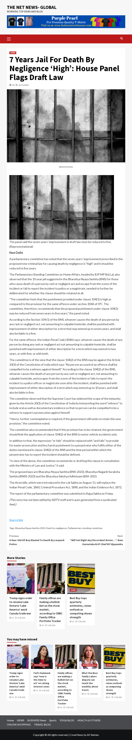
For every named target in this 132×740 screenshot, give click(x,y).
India (47, 364)
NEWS (20, 720)
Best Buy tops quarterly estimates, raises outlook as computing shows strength (81, 607)
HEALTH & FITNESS (88, 720)
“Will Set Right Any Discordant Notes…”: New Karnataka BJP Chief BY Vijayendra (96, 540)
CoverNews (76, 734)
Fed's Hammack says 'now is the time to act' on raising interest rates (41, 679)
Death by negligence (56, 528)
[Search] (122, 38)
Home (10, 720)
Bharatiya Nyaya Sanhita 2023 (30, 528)
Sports (53, 720)
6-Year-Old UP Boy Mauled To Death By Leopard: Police (37, 540)
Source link (16, 520)
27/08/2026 (21, 618)
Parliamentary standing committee (85, 528)
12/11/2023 (23, 85)
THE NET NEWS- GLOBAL (32, 7)
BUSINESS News (41, 665)
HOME (12, 53)
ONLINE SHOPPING (19, 724)
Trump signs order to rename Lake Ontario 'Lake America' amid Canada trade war (20, 605)
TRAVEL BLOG (42, 724)
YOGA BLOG (67, 720)
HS (13, 85)
